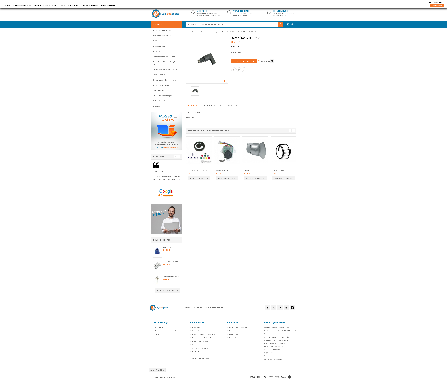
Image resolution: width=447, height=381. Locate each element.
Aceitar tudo (437, 6)
